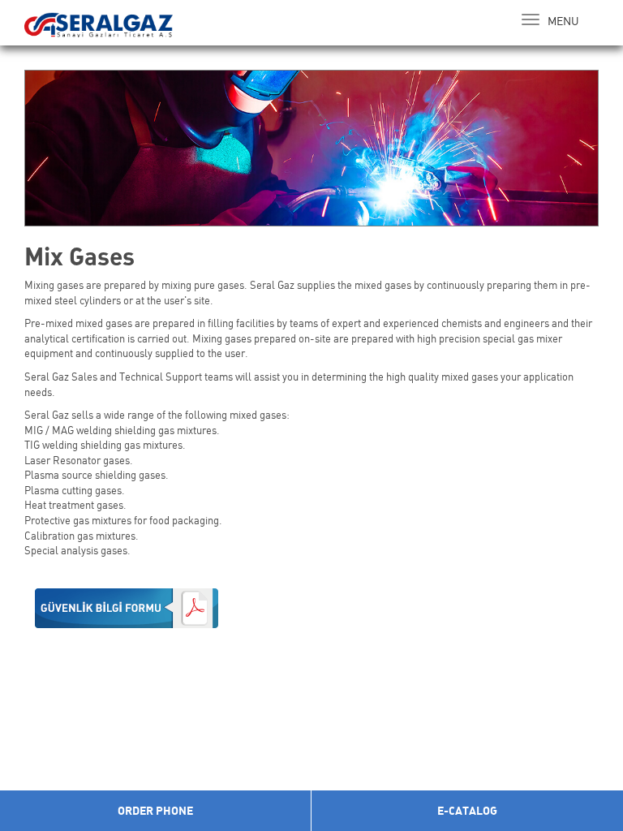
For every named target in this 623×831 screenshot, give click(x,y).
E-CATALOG (467, 810)
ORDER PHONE (155, 810)
